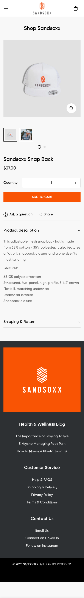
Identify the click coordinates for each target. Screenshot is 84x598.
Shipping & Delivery (42, 487)
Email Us (42, 531)
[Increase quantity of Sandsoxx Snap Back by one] (75, 183)
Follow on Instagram (42, 546)
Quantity (10, 183)
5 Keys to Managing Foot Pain (42, 444)
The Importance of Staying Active (42, 436)
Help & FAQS (42, 480)
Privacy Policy (42, 495)
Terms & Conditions (42, 502)
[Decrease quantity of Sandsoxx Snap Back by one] (27, 183)
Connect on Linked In (42, 538)
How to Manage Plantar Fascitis (42, 451)
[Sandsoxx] (42, 8)
